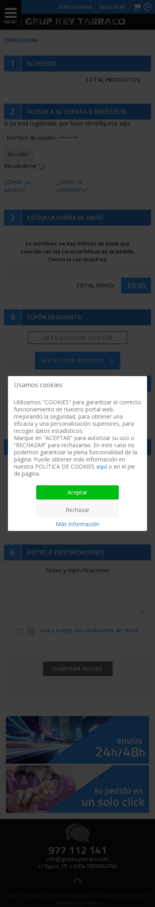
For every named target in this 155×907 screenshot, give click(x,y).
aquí (101, 466)
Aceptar (77, 492)
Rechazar (77, 509)
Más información (77, 524)
